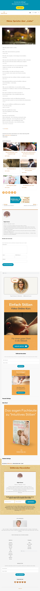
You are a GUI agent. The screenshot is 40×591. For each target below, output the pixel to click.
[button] (30, 13)
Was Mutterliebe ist (11, 168)
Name (4, 255)
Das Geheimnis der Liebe (28, 185)
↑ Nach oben (20, 588)
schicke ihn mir (8, 135)
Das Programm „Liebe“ (11, 185)
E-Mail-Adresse (18, 255)
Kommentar (5, 244)
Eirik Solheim (6, 128)
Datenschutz (23, 510)
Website (4, 259)
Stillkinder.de (9, 463)
